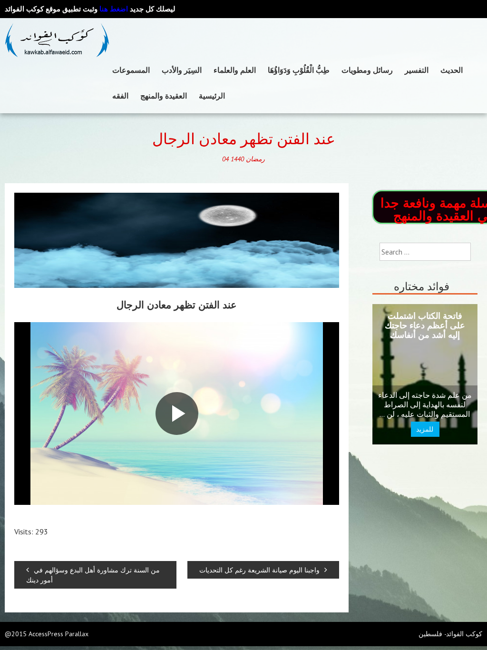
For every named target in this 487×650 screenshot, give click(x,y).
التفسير (417, 70)
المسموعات (131, 70)
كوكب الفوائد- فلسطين (450, 634)
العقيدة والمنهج (163, 95)
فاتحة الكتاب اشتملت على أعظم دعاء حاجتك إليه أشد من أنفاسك (425, 325)
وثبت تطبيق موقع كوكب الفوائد (66, 8)
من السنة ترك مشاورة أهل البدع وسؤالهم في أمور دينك (93, 575)
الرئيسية (212, 95)
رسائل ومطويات (367, 70)
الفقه (120, 95)
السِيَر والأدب (182, 70)
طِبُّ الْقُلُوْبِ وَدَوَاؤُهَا (299, 70)
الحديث (451, 70)
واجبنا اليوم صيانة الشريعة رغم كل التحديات (259, 570)
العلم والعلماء (235, 70)
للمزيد (425, 429)
